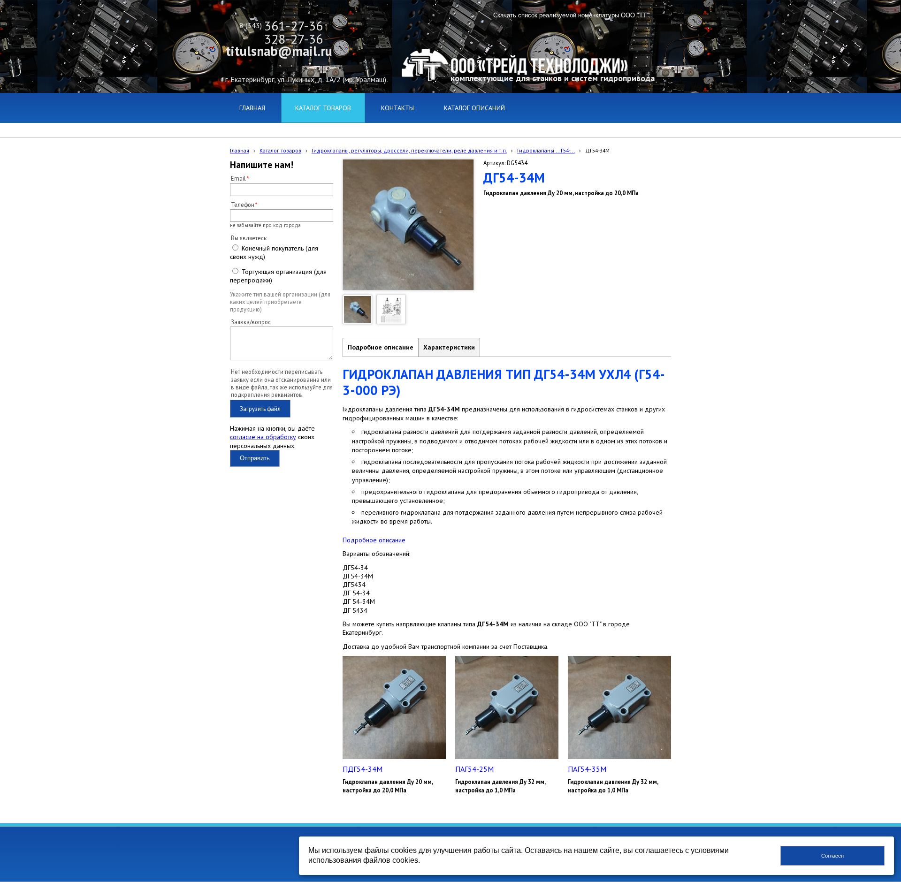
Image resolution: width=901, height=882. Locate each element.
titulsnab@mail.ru (279, 51)
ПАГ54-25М (474, 769)
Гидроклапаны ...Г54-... (546, 150)
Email (238, 178)
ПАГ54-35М (587, 769)
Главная (239, 150)
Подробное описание (380, 347)
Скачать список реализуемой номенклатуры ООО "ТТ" (571, 15)
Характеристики (449, 347)
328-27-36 (293, 38)
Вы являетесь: (249, 238)
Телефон (242, 204)
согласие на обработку (263, 437)
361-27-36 (293, 25)
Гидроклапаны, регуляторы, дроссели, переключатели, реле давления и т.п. (409, 150)
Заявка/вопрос (251, 322)
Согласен (832, 856)
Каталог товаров (280, 150)
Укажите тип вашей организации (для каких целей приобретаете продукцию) (280, 301)
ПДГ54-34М (362, 769)
